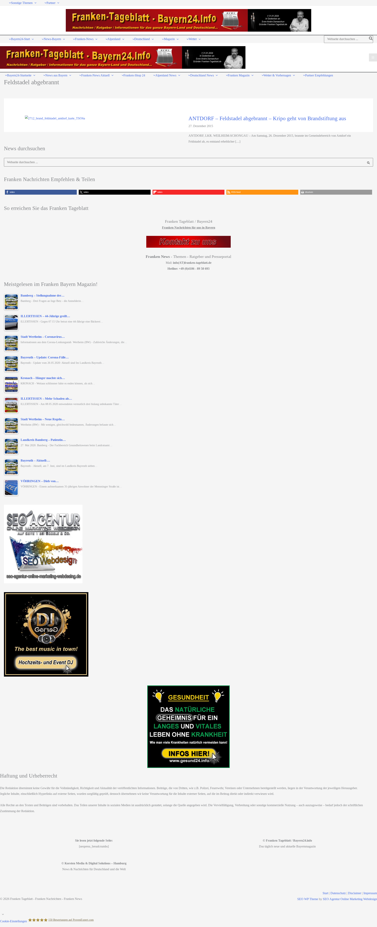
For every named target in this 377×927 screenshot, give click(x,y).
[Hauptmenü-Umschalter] (373, 57)
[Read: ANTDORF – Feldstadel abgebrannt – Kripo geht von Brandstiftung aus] (55, 118)
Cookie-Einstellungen (13, 921)
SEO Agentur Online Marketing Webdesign (350, 899)
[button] (35, 3)
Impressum (370, 893)
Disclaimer (354, 893)
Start (325, 893)
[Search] (371, 39)
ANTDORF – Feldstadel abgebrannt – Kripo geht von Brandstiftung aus (267, 118)
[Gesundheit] (188, 726)
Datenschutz (338, 893)
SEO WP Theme (307, 899)
